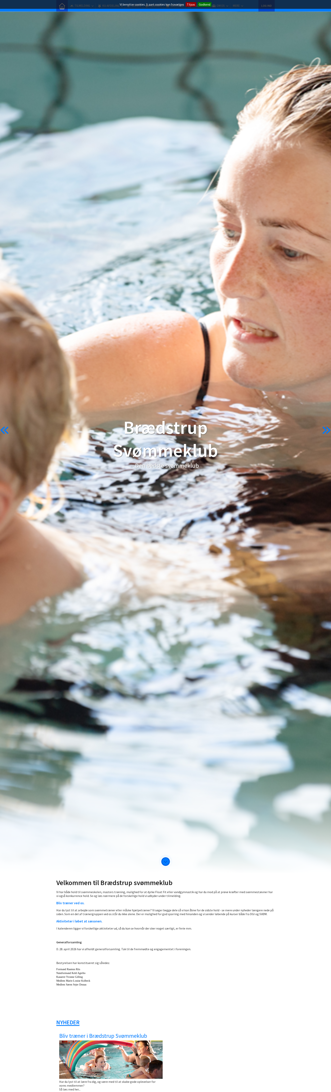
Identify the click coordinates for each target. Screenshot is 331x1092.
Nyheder (67, 1022)
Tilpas (191, 4)
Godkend (204, 4)
